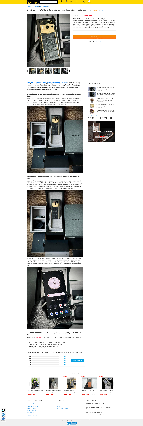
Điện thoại (43, 6)
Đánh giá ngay (78, 360)
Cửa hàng (36, 6)
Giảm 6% (83, 376)
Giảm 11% (65, 376)
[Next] (69, 71)
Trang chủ (29, 6)
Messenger (3, 420)
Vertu (48, 6)
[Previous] (27, 71)
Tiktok (3, 412)
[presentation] (28, 384)
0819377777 (98, 41)
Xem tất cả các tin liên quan (95, 116)
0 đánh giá (100, 10)
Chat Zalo (3, 416)
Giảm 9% (101, 376)
